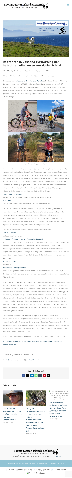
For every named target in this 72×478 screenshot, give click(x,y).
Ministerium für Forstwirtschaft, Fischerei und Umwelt (23, 239)
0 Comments (40, 360)
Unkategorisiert (30, 360)
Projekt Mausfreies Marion (12, 194)
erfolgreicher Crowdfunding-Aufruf (29, 81)
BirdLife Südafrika (9, 233)
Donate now (57, 456)
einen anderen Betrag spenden (14, 268)
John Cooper (8, 360)
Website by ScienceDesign (56, 463)
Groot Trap (7, 200)
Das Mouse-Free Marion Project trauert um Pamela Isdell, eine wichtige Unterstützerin (12, 414)
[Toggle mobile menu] (68, 5)
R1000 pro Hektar (9, 261)
